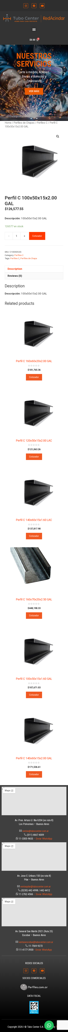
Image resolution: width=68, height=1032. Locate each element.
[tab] (34, 268)
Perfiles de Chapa (28, 258)
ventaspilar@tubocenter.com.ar (35, 886)
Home (8, 122)
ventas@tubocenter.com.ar (35, 831)
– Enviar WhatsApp (43, 838)
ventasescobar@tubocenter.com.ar (36, 942)
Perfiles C (42, 122)
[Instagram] (25, 5)
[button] (34, 29)
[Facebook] (34, 5)
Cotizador (37, 236)
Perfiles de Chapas (24, 122)
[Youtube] (42, 5)
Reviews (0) (15, 275)
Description (15, 268)
